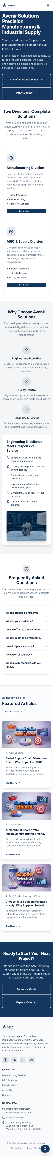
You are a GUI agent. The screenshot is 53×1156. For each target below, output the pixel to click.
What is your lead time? (19, 621)
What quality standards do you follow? (23, 664)
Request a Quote (26, 989)
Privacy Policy (17, 1148)
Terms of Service (34, 1148)
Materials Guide (10, 1085)
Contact (6, 1095)
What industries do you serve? (23, 637)
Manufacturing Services (24, 79)
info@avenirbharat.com (18, 1108)
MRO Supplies (24, 92)
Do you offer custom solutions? (24, 629)
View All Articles (12, 711)
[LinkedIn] (14, 1060)
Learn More (24, 211)
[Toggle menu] (48, 5)
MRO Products (9, 1080)
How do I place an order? (20, 646)
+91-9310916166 (14, 1117)
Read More (11, 782)
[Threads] (23, 1060)
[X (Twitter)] (31, 1060)
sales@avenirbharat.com (18, 1112)
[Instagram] (5, 1060)
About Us (7, 1090)
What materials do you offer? (23, 612)
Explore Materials (26, 1002)
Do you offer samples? (19, 654)
